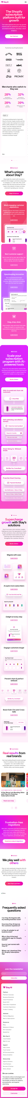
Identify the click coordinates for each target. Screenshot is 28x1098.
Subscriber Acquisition (9, 1004)
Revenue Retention (8, 997)
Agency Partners (7, 1061)
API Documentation (8, 1052)
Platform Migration (8, 1016)
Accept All (14, 1088)
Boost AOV (6, 1002)
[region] (14, 1084)
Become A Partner (8, 1066)
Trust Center (6, 1050)
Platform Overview (8, 994)
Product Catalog (8, 1009)
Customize (14, 1093)
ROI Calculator (7, 1029)
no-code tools (14, 182)
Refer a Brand (7, 1068)
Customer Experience (9, 1007)
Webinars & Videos (8, 1027)
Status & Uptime (7, 1055)
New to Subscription (9, 1018)
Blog (4, 1024)
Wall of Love (6, 1041)
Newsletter (6, 1032)
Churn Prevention (8, 999)
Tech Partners (7, 1064)
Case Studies (7, 1038)
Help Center (6, 1047)
